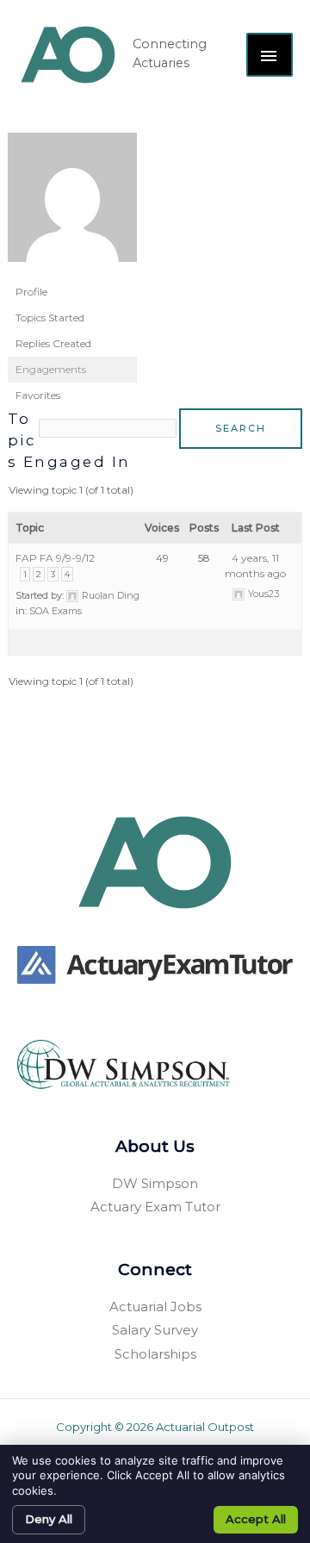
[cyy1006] (72, 204)
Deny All (48, 1519)
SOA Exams (55, 611)
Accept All (256, 1519)
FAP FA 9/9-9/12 (55, 557)
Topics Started (50, 317)
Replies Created (53, 343)
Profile (31, 291)
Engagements (51, 369)
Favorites (38, 395)
